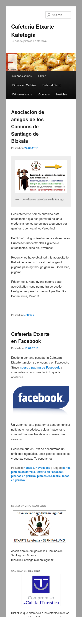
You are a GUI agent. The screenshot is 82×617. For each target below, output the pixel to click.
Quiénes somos (22, 76)
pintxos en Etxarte (49, 476)
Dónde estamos (22, 94)
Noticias (61, 94)
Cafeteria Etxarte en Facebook (30, 337)
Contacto (44, 94)
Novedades (43, 468)
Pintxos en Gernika (24, 85)
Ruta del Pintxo (51, 85)
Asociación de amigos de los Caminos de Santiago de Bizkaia (27, 126)
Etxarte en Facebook (49, 472)
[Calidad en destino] (41, 590)
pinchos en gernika (23, 476)
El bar (42, 76)
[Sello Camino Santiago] (41, 526)
